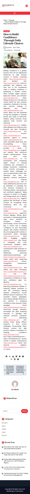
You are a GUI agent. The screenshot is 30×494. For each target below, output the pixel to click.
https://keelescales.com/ (11, 198)
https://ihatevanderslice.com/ (13, 110)
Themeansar (19, 491)
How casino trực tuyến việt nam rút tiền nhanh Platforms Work (15, 447)
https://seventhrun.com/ (11, 236)
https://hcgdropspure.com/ (12, 131)
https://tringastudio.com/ (11, 150)
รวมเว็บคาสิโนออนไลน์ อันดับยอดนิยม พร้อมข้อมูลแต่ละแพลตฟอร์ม (14, 468)
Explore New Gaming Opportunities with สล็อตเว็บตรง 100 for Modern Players (15, 461)
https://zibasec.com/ (10, 240)
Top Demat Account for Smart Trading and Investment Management (16, 474)
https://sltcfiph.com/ (10, 343)
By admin (8, 47)
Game (3, 426)
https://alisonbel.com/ (10, 98)
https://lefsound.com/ (10, 213)
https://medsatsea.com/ (11, 181)
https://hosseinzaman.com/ (12, 284)
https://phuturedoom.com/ (18, 79)
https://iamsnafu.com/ (10, 158)
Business (5, 423)
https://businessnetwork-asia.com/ (14, 307)
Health (4, 429)
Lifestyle (6, 31)
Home (4, 432)
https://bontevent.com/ (11, 334)
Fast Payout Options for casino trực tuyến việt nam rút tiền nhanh (15, 454)
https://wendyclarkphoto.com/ (13, 209)
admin (16, 389)
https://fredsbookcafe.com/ (12, 267)
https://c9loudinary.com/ (11, 320)
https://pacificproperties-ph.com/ (14, 276)
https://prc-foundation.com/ (12, 246)
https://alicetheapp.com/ (11, 125)
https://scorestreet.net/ (11, 83)
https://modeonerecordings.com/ (14, 257)
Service (4, 435)
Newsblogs (10, 491)
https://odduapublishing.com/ (13, 140)
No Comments (8, 50)
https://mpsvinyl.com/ (10, 261)
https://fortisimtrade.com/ (12, 135)
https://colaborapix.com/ (11, 146)
